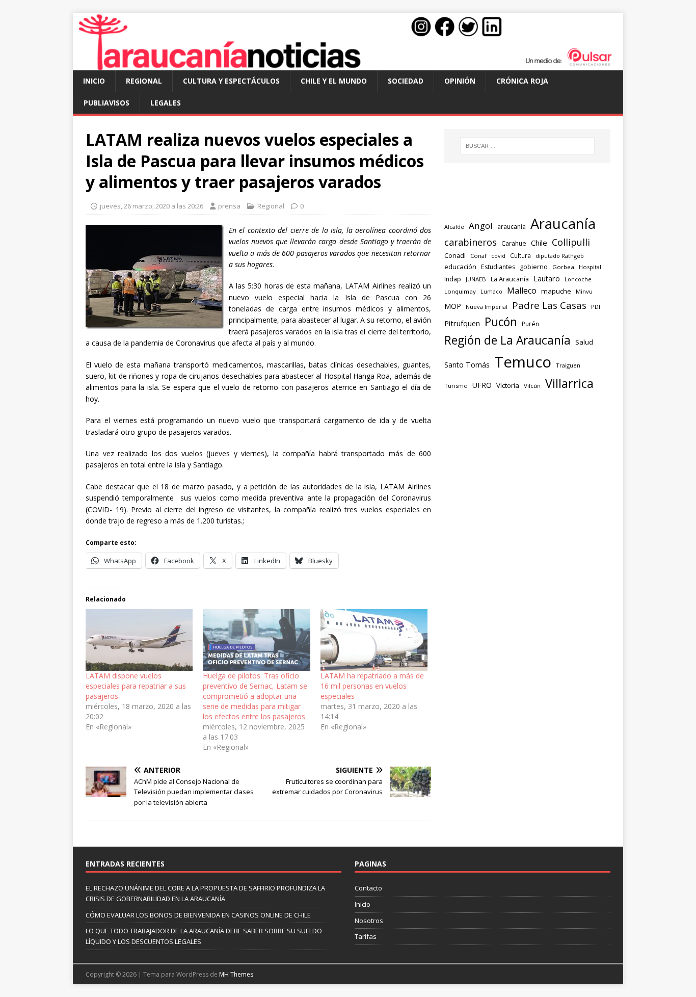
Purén (530, 324)
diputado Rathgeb (560, 255)
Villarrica (569, 383)
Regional (144, 81)
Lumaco (491, 291)
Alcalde (454, 226)
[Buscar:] (527, 145)
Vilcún (532, 385)
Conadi (455, 255)
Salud (584, 342)
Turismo (456, 385)
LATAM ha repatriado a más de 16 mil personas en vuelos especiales (372, 686)
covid (498, 255)
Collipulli (571, 242)
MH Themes (236, 974)
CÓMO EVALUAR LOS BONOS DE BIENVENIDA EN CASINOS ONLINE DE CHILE (198, 915)
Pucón (501, 322)
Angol (481, 225)
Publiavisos (106, 103)
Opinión (459, 81)
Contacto (368, 888)
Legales (165, 103)
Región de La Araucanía (507, 340)
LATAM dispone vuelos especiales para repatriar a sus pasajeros (136, 686)
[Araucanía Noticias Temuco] (348, 64)
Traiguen (568, 365)
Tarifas (366, 936)
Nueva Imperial (486, 306)
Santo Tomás (467, 365)
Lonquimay (460, 291)
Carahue (513, 243)
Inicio (94, 81)
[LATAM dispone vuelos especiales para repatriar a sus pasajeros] (139, 639)
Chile (539, 243)
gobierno (534, 266)
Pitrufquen (462, 323)
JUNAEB (476, 279)
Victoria (507, 385)
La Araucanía (510, 278)
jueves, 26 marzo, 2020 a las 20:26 (151, 206)
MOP (452, 306)
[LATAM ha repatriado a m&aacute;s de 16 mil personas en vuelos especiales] (373, 639)
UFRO (482, 385)
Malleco (522, 290)
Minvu (584, 291)
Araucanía (563, 223)
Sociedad (405, 81)
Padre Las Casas (549, 305)
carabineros (470, 242)
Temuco (522, 362)
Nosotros (369, 920)
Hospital (590, 267)
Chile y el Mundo (334, 81)
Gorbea (563, 267)
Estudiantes (498, 267)
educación (460, 266)
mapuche (556, 291)
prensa (229, 206)
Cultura (520, 255)
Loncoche (578, 279)
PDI (595, 306)
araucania (511, 226)
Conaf (478, 255)
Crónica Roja (522, 81)
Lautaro (546, 278)
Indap (452, 279)
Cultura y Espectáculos (231, 81)
